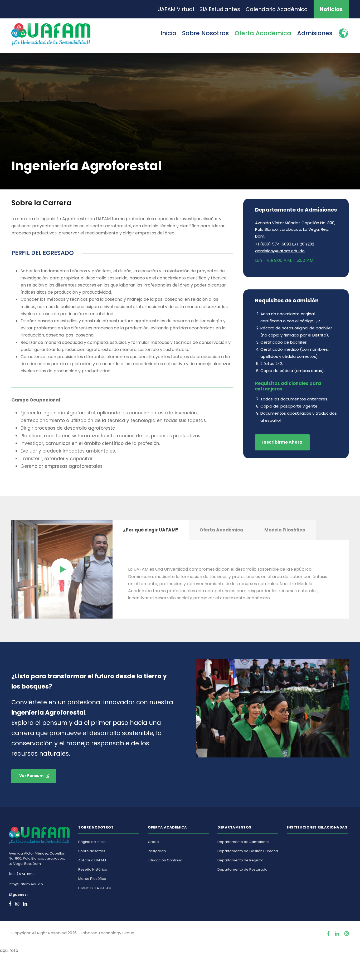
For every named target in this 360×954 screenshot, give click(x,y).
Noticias (331, 9)
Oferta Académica (263, 33)
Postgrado (157, 850)
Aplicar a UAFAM (92, 860)
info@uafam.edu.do (26, 884)
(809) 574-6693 (22, 873)
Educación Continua (165, 860)
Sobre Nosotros (205, 33)
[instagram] (346, 934)
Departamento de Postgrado (242, 869)
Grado (153, 841)
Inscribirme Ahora (282, 442)
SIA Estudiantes (220, 9)
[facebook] (328, 934)
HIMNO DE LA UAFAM (94, 888)
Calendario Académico (277, 9)
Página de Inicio (92, 841)
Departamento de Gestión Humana (247, 850)
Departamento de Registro (240, 860)
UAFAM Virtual (176, 9)
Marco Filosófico (92, 878)
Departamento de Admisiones (243, 841)
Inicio (168, 33)
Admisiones (314, 33)
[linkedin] (337, 934)
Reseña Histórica (92, 869)
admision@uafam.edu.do (280, 251)
